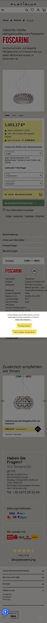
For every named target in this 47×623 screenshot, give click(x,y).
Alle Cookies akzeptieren (24, 332)
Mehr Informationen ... (23, 319)
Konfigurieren (24, 326)
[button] (5, 611)
